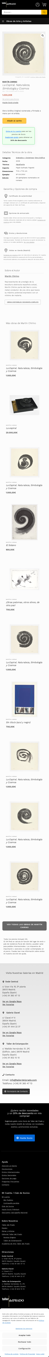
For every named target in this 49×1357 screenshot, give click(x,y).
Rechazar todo (24, 1342)
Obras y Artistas (8, 1231)
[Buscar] (44, 12)
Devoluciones (7, 1169)
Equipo (4, 1228)
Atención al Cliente (9, 1166)
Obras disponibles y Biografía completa (22, 302)
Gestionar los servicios (24, 1328)
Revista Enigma (9, 1237)
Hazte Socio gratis (10, 103)
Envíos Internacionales (11, 1172)
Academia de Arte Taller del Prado (16, 1244)
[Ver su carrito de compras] (44, 4)
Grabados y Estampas (25, 158)
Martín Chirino (9, 82)
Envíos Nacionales (9, 1175)
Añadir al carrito (14, 121)
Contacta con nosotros (11, 255)
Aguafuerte (20, 164)
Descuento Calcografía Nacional (14, 1213)
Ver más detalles (29, 242)
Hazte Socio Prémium (10, 1209)
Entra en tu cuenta (13, 131)
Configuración (24, 1348)
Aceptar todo (24, 1335)
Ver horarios (8, 1004)
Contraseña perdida (11, 1203)
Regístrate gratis (12, 137)
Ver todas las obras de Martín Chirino (24, 925)
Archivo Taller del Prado (37, 77)
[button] (43, 35)
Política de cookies (12, 1354)
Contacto (5, 1185)
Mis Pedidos (8, 1200)
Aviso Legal (40, 1354)
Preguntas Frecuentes (10, 1181)
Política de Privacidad (27, 1354)
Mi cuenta (6, 1197)
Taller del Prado (8, 1225)
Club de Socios (8, 1206)
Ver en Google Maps (12, 1001)
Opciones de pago (9, 1178)
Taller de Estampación (12, 1240)
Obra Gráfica (40, 158)
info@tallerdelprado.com (23, 1080)
